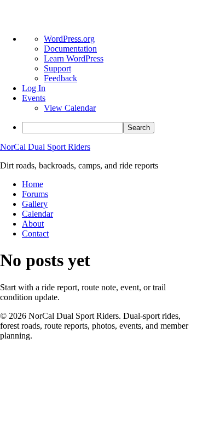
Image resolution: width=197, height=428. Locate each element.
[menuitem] (109, 127)
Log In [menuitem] (33, 88)
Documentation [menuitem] (70, 48)
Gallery (35, 204)
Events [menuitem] (33, 98)
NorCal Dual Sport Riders (45, 146)
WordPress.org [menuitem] (69, 38)
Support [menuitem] (57, 68)
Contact (35, 233)
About (33, 223)
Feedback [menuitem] (60, 78)
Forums (35, 194)
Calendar (37, 213)
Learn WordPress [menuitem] (73, 58)
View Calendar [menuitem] (70, 107)
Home (32, 184)
